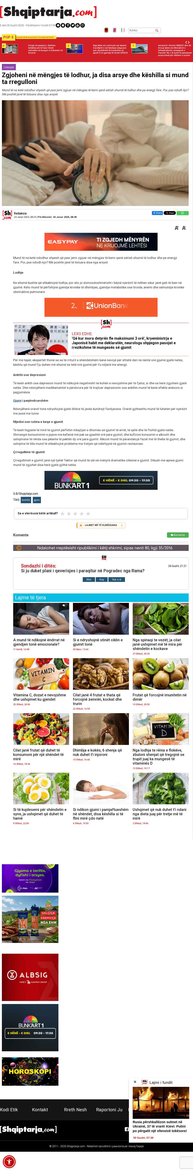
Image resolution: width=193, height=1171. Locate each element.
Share (159, 212)
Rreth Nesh (75, 1109)
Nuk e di (116, 579)
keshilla (26, 500)
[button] (9, 1161)
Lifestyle (9, 67)
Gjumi (17, 400)
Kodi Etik (9, 1109)
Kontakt (40, 1109)
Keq (102, 579)
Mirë (89, 579)
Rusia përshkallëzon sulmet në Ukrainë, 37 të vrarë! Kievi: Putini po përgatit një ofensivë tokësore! (160, 1126)
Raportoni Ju (109, 1109)
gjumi (37, 500)
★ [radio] (62, 514)
